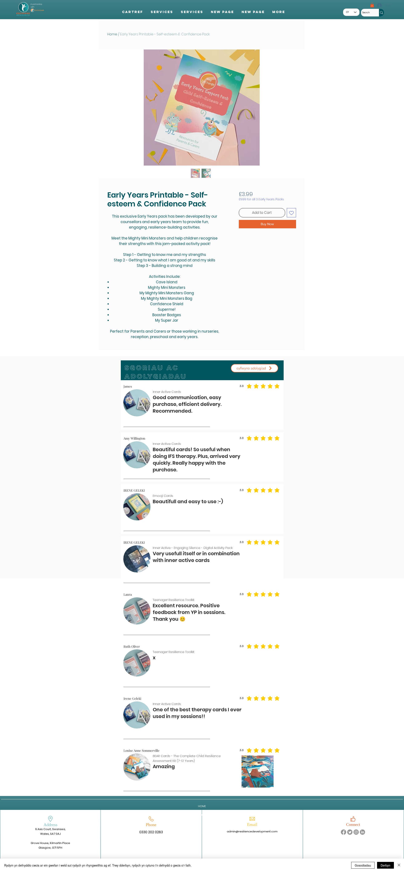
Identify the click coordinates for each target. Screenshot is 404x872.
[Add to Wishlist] (291, 212)
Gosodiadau (363, 865)
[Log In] (379, 5)
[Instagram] (356, 832)
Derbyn (385, 865)
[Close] (398, 865)
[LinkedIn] (362, 832)
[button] (372, 5)
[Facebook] (343, 832)
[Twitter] (349, 832)
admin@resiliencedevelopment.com (252, 831)
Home (112, 34)
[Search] (381, 12)
